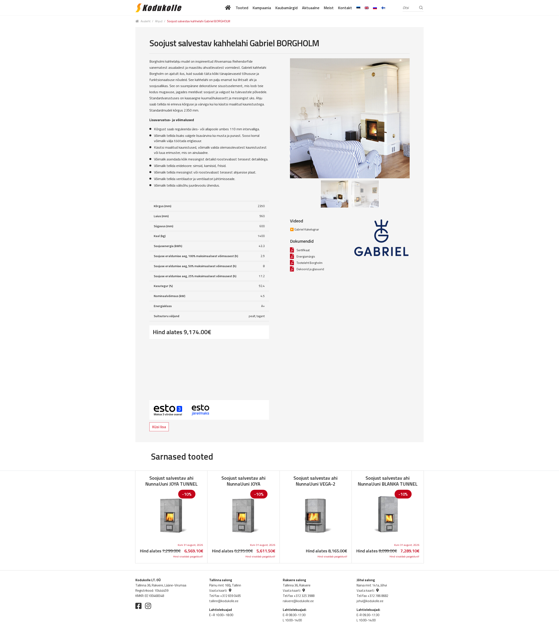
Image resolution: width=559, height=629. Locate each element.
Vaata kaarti (218, 590)
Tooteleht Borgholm (310, 262)
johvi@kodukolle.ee (370, 600)
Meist (329, 8)
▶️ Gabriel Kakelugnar (304, 229)
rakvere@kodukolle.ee (298, 600)
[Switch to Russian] (375, 7)
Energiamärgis (306, 256)
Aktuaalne (310, 8)
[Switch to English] (366, 7)
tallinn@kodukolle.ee (223, 600)
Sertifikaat (303, 250)
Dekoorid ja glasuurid (310, 269)
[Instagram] (148, 605)
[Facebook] (138, 605)
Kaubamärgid (286, 8)
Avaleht (145, 21)
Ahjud (158, 21)
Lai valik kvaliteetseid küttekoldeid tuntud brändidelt (228, 7)
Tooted (242, 8)
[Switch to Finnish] (383, 7)
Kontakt (345, 8)
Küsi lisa (159, 427)
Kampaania (262, 8)
